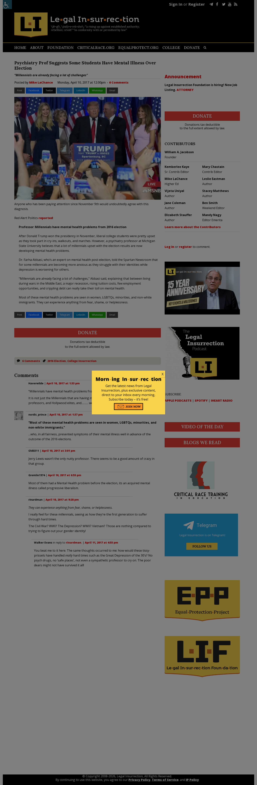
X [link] (162, 374)
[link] (128, 374)
